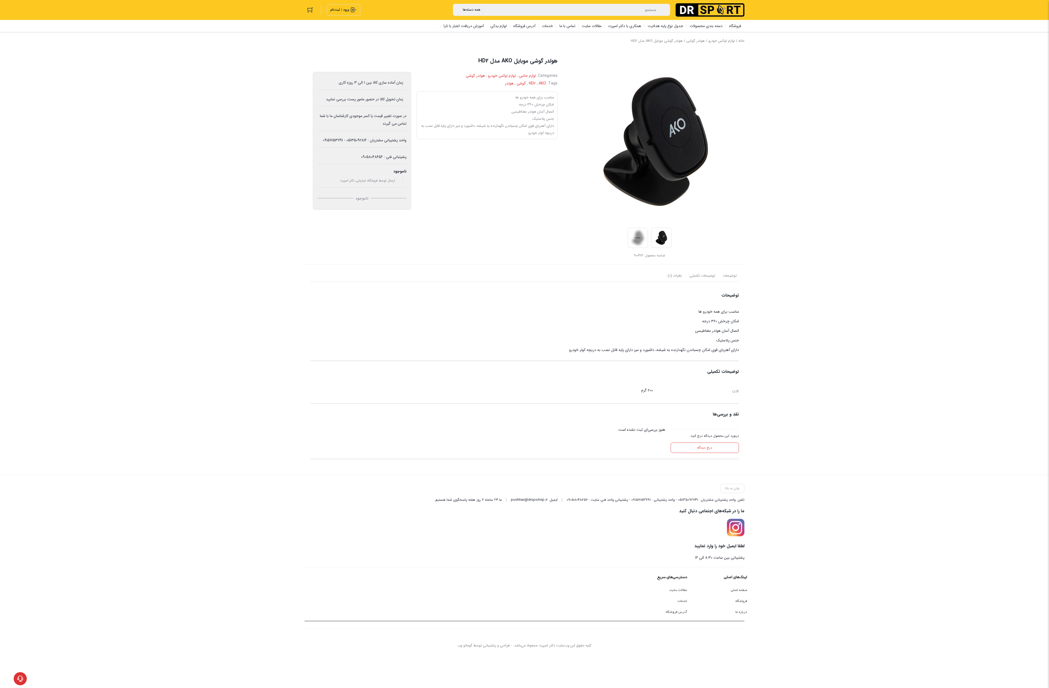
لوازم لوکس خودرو (721, 41)
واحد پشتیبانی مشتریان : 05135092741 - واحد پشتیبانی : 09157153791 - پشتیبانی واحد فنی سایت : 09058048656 (651, 500)
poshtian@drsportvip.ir (529, 500)
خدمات (682, 601)
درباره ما (741, 612)
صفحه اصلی (739, 590)
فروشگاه (741, 601)
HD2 (532, 83)
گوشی (521, 83)
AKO (542, 83)
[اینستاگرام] (735, 527)
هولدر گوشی (695, 41)
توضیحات (730, 276)
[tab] (730, 276)
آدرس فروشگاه (676, 612)
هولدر (509, 83)
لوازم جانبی (527, 76)
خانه (741, 41)
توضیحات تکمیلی (702, 276)
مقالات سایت (678, 590)
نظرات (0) (675, 276)
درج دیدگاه (704, 447)
